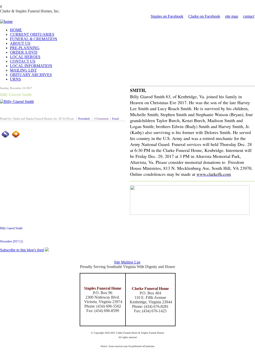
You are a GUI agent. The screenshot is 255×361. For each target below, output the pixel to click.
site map (231, 16)
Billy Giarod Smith (16, 94)
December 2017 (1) (11, 241)
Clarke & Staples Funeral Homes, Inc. (30, 11)
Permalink (84, 118)
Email (115, 118)
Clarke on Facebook (204, 16)
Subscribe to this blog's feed (22, 250)
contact (248, 16)
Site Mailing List (127, 262)
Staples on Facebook (167, 16)
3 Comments (101, 118)
